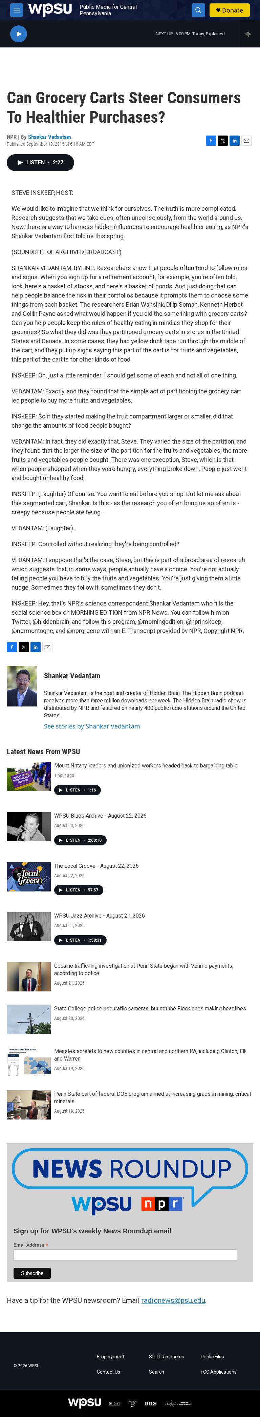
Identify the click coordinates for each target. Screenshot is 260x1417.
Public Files (212, 1356)
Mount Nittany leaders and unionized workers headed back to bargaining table (146, 765)
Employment (110, 1356)
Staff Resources (166, 1356)
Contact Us (108, 1372)
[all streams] (250, 33)
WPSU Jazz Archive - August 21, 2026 (99, 915)
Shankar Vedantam (49, 137)
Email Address (31, 1245)
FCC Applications (219, 1372)
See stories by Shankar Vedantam (92, 726)
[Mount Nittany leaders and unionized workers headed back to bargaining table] (29, 776)
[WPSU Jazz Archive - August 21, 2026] (29, 926)
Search (156, 1372)
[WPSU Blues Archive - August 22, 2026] (29, 826)
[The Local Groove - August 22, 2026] (29, 876)
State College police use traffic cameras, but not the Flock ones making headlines (150, 1008)
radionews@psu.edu (173, 1300)
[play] (18, 34)
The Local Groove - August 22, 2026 (96, 866)
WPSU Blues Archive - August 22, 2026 (100, 816)
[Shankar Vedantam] (22, 686)
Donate (232, 10)
